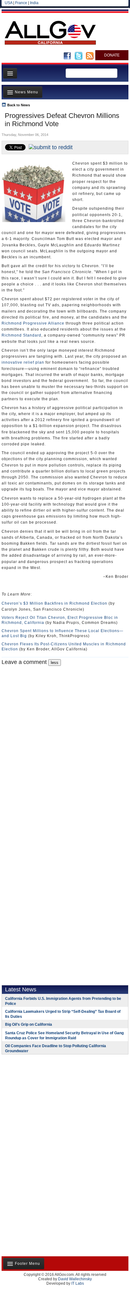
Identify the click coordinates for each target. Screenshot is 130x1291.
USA (8, 3)
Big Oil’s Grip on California (28, 1024)
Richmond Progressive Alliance (33, 323)
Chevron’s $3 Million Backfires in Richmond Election (54, 603)
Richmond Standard (21, 335)
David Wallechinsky (75, 1279)
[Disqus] (65, 745)
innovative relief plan (23, 362)
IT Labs (77, 1283)
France (21, 3)
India (34, 3)
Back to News (18, 105)
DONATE (112, 55)
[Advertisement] (41, 1100)
